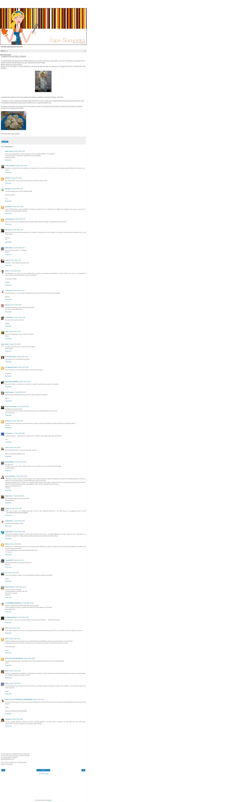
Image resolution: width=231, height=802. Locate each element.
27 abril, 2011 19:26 (18, 496)
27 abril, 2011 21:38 (27, 603)
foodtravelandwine (11, 617)
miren (7, 331)
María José (8, 496)
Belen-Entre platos (11, 406)
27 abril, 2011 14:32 (20, 392)
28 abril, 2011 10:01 (38, 699)
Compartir (5, 141)
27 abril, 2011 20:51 (15, 544)
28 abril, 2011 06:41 (15, 683)
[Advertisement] (43, 5)
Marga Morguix (9, 462)
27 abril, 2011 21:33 (20, 587)
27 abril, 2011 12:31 (15, 271)
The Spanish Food (11, 367)
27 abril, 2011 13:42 (23, 367)
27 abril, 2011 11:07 (20, 219)
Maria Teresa (9, 151)
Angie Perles (9, 531)
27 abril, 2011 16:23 (14, 447)
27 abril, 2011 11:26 (17, 229)
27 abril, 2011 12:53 (15, 305)
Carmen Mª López (10, 356)
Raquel (7, 305)
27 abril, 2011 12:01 (15, 260)
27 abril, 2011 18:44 (20, 462)
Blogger (49, 800)
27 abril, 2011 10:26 (21, 165)
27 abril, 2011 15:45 (23, 406)
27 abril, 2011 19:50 (16, 508)
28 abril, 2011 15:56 (17, 719)
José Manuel (9, 317)
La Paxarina (8, 290)
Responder (8, 160)
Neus (6, 344)
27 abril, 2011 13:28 (14, 344)
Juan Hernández (10, 476)
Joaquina (8, 719)
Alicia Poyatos (9, 587)
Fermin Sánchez (10, 165)
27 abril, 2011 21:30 (13, 572)
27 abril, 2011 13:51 (24, 381)
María (7, 671)
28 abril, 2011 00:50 (29, 658)
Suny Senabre (9, 392)
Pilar (6, 628)
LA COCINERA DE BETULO (13, 603)
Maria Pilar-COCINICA (11, 381)
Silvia (7, 638)
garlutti (7, 508)
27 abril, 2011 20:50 (19, 531)
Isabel (7, 260)
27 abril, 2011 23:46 (14, 628)
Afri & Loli (8, 229)
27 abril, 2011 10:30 (17, 188)
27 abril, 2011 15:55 (19, 433)
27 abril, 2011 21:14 (18, 560)
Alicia (7, 271)
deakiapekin (9, 521)
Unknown (8, 206)
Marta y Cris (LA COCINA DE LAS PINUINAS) (18, 699)
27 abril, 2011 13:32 (22, 356)
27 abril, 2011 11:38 (18, 247)
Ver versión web (43, 773)
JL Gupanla (9, 433)
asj (6, 572)
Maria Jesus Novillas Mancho (14, 658)
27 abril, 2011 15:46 (17, 421)
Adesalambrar (9, 219)
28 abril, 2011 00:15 (14, 638)
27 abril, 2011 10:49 (17, 206)
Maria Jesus (9, 247)
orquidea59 (8, 560)
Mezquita (8, 188)
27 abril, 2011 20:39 (19, 521)
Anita (6, 447)
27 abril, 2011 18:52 (21, 476)
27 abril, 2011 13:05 (19, 317)
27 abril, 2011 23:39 (23, 617)
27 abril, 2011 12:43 (18, 290)
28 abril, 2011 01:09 (14, 671)
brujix (7, 683)
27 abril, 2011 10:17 (19, 151)
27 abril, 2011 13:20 (15, 331)
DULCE (7, 178)
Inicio (43, 770)
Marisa (7, 544)
